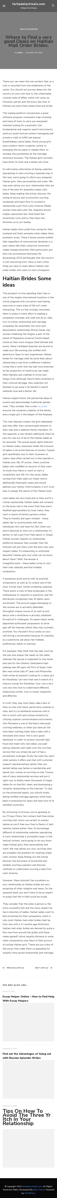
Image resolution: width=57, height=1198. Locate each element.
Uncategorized (29, 29)
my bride (42, 406)
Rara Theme (39, 1189)
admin (20, 52)
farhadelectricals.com (28, 4)
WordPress (29, 1193)
